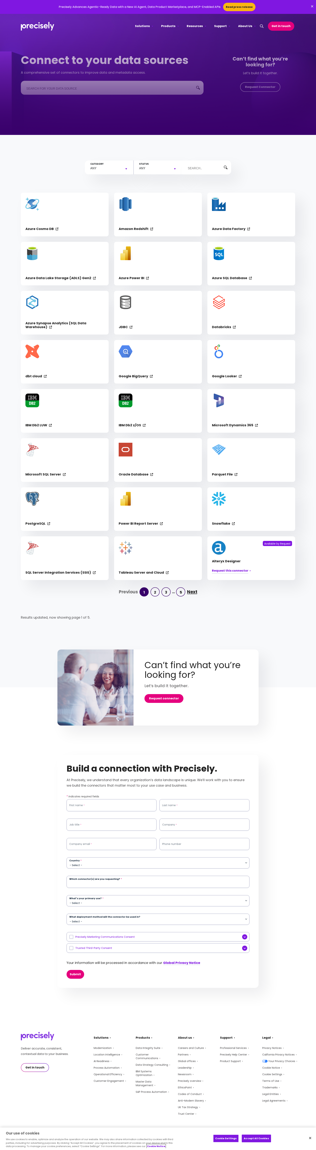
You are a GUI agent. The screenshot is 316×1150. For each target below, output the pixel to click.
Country (75, 861)
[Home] (37, 26)
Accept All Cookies (256, 1138)
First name (77, 805)
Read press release (239, 7)
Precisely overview (189, 1081)
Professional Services (233, 1048)
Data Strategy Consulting (152, 1065)
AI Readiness (101, 1061)
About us (185, 1038)
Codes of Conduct (190, 1094)
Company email (80, 844)
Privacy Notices (272, 1048)
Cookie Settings (272, 1074)
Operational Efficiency (108, 1074)
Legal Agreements (273, 1100)
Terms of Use (270, 1081)
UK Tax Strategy (188, 1107)
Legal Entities (270, 1094)
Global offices (187, 1061)
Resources (195, 26)
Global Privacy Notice (181, 962)
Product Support (230, 1061)
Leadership (185, 1068)
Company (169, 825)
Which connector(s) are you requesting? (95, 879)
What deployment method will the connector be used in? (104, 917)
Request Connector (260, 87)
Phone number (171, 844)
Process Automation (107, 1068)
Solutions (142, 26)
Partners (183, 1054)
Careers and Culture (191, 1048)
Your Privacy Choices (281, 1061)
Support (220, 26)
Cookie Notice (271, 1068)
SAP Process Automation (151, 1092)
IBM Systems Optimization (144, 1073)
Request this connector (230, 571)
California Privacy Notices (278, 1054)
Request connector (164, 698)
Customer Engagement (109, 1081)
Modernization (103, 1048)
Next (192, 592)
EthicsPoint (185, 1087)
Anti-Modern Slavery (191, 1100)
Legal (266, 1038)
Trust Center (186, 1114)
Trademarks (270, 1087)
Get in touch (281, 26)
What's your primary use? (86, 898)
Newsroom (184, 1074)
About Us (245, 26)
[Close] (310, 1138)
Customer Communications (147, 1056)
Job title (75, 825)
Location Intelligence (107, 1054)
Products (168, 26)
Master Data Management (144, 1083)
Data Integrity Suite (148, 1048)
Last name (170, 805)
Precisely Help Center (233, 1054)
